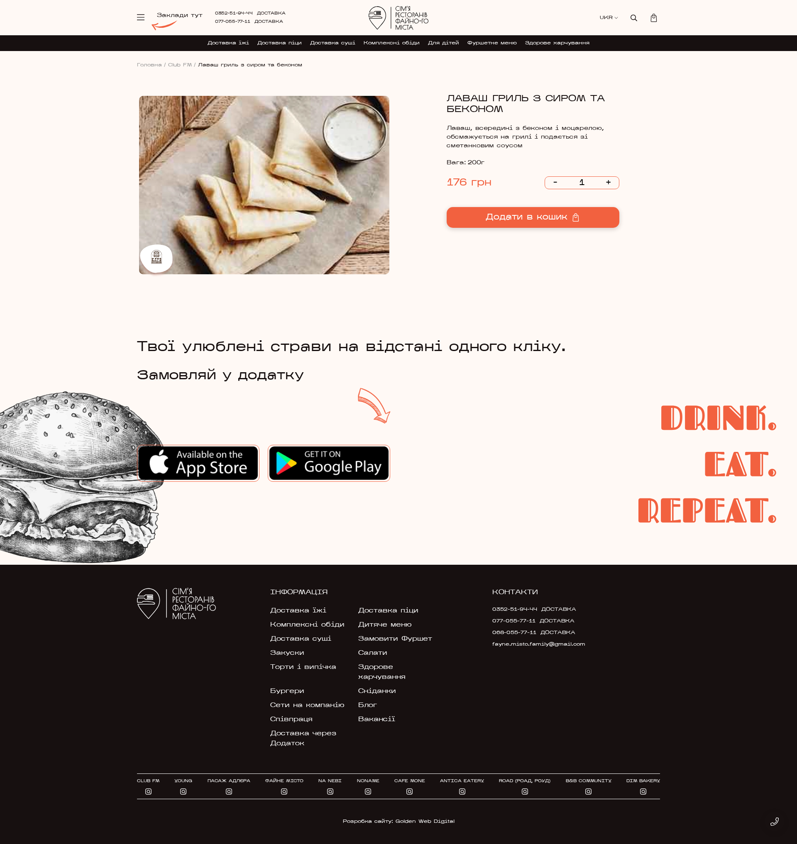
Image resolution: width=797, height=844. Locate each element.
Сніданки (377, 691)
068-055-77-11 (514, 632)
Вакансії (376, 719)
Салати (372, 653)
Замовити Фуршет (395, 639)
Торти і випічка (303, 667)
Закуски (287, 653)
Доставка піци (279, 43)
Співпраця (291, 719)
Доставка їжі (228, 43)
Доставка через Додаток (303, 738)
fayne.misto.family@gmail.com (532, 644)
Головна (151, 65)
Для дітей (443, 43)
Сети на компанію (307, 705)
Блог (367, 705)
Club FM (182, 65)
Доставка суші (332, 43)
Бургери (287, 691)
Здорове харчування (557, 43)
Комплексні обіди (392, 43)
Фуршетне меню (492, 43)
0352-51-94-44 (234, 13)
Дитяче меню (385, 625)
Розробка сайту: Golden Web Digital (399, 821)
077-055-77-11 (232, 22)
